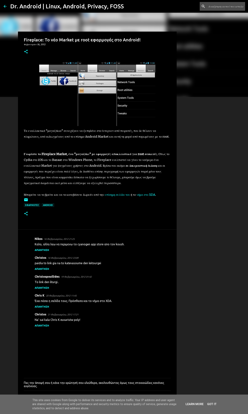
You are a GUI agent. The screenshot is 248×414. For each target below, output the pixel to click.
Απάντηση (42, 250)
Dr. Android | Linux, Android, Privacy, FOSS (67, 6)
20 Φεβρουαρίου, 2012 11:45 (61, 295)
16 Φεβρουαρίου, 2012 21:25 (59, 239)
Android (48, 205)
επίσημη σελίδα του (117, 194)
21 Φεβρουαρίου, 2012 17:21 (63, 314)
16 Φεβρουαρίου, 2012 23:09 (63, 258)
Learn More (195, 404)
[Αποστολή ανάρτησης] (26, 201)
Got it (212, 404)
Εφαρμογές (32, 205)
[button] (26, 51)
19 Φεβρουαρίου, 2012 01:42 (76, 276)
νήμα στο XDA (146, 194)
